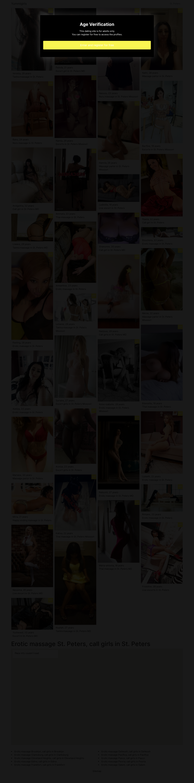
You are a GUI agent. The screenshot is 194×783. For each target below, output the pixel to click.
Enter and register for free (97, 45)
